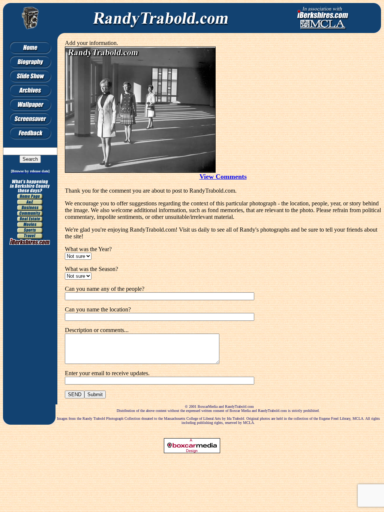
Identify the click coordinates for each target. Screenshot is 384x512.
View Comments (223, 176)
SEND (74, 394)
